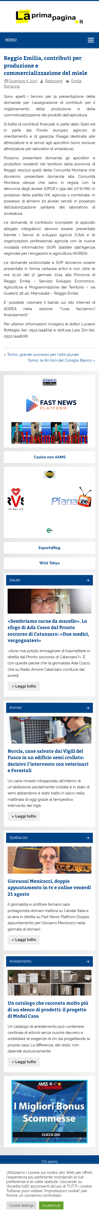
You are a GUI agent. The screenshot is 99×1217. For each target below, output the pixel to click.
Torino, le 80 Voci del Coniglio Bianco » (61, 360)
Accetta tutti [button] (51, 1205)
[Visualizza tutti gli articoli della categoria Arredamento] (87, 962)
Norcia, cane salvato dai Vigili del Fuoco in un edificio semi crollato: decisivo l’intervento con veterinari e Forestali (48, 761)
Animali (15, 708)
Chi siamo (49, 1162)
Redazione (53, 81)
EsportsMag (49, 548)
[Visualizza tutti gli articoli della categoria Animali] (87, 708)
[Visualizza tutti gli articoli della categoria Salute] (87, 581)
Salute (14, 580)
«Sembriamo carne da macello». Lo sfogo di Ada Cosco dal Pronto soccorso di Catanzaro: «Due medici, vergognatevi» (48, 631)
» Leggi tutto (24, 686)
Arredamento (20, 961)
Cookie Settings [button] (21, 1205)
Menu (11, 40)
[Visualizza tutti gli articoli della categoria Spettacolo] (87, 838)
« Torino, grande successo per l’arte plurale (41, 354)
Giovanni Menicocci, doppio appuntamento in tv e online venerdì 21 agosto (49, 887)
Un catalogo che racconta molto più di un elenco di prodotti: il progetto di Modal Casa (48, 1009)
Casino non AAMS (49, 457)
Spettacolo (18, 838)
